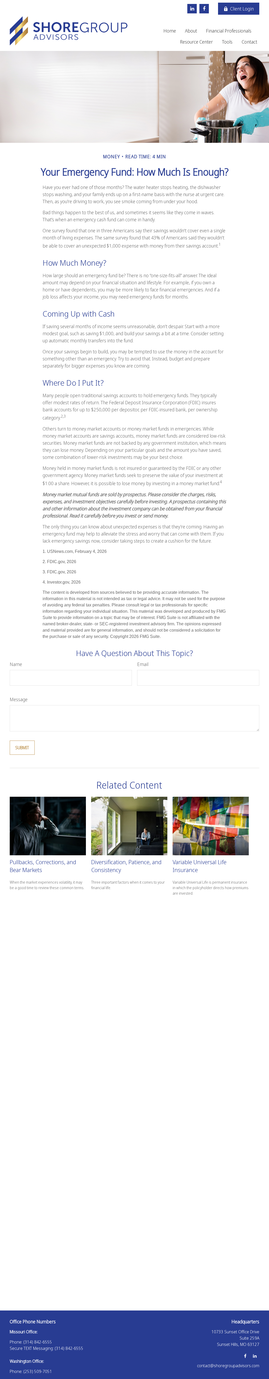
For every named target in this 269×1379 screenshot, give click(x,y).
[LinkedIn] (192, 8)
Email (142, 664)
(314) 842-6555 (37, 1342)
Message (19, 699)
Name (16, 664)
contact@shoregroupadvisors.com (228, 1365)
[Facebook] (204, 8)
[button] (169, 30)
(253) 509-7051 (37, 1371)
